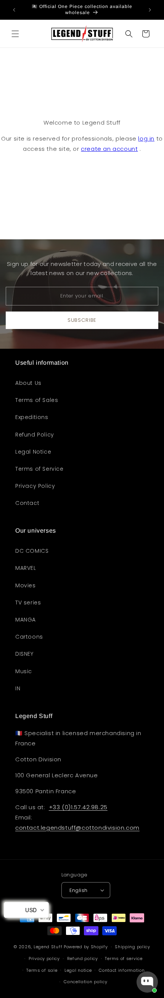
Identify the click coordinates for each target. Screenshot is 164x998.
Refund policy (82, 958)
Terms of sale (41, 970)
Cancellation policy (85, 982)
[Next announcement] (149, 10)
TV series (28, 602)
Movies (25, 585)
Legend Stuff (48, 947)
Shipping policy (132, 947)
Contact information (122, 970)
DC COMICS (31, 551)
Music (23, 671)
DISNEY (24, 654)
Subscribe (82, 320)
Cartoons (29, 637)
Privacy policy (44, 958)
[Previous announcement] (14, 10)
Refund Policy (34, 434)
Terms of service (123, 958)
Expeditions (31, 417)
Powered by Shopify (86, 947)
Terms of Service (39, 469)
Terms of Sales (36, 400)
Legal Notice (33, 452)
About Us (28, 383)
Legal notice (78, 970)
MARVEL (25, 568)
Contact (27, 503)
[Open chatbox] (147, 982)
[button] (15, 33)
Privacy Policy (35, 486)
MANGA (25, 619)
